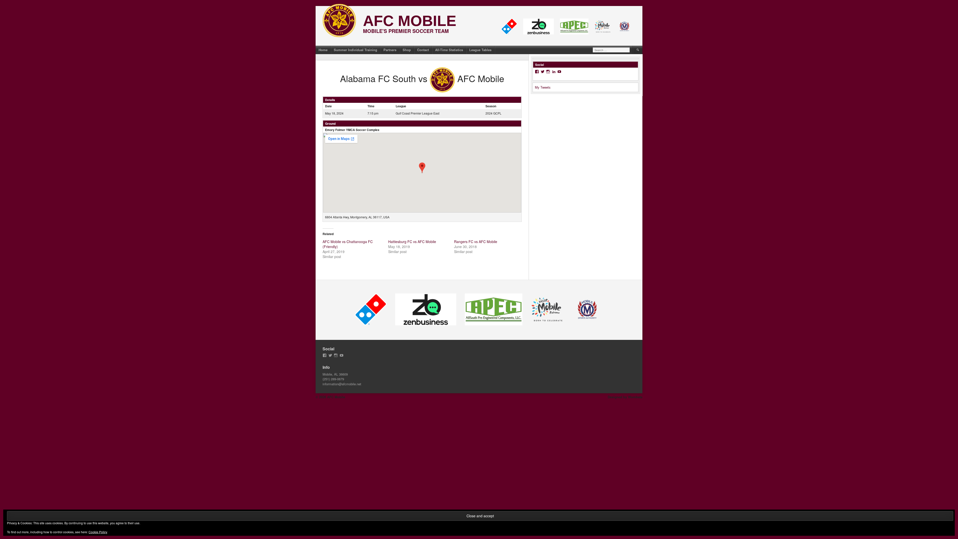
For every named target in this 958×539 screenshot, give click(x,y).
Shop (407, 49)
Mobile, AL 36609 (335, 374)
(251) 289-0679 (333, 379)
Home (323, 49)
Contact (423, 49)
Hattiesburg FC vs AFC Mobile (412, 241)
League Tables (480, 49)
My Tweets (543, 87)
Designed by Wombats (625, 397)
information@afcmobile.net (342, 384)
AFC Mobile (409, 20)
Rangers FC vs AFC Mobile (475, 241)
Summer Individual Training (355, 49)
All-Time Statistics (449, 49)
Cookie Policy (98, 532)
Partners (389, 49)
